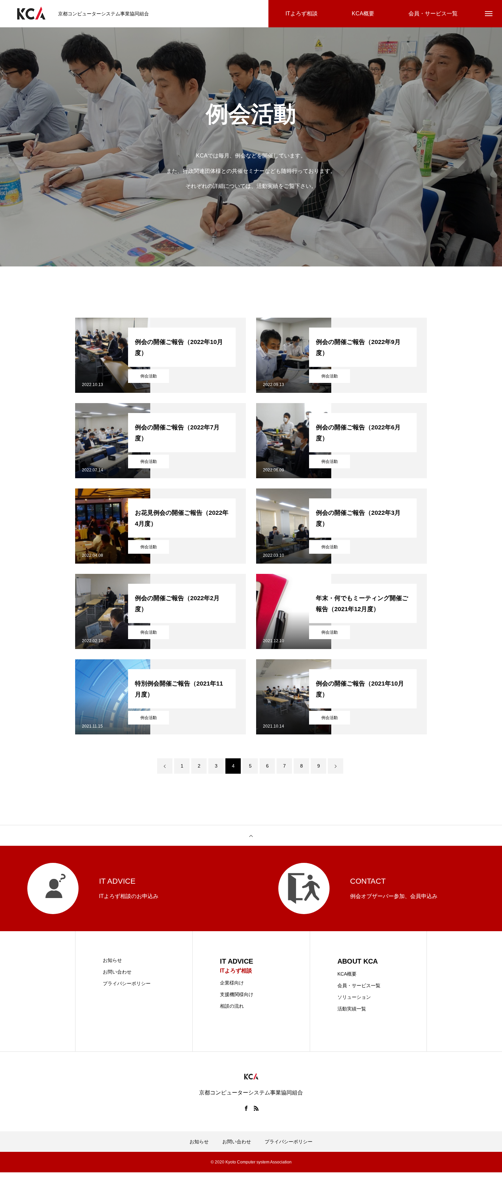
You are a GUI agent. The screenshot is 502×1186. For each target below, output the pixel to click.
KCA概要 (347, 973)
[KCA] (31, 13)
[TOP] (251, 835)
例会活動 (148, 376)
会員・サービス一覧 (358, 985)
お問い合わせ (117, 971)
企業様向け (232, 982)
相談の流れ (232, 1006)
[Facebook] (245, 1108)
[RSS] (256, 1108)
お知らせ (112, 960)
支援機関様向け (236, 994)
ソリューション (354, 997)
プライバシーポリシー (127, 983)
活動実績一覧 (351, 1008)
